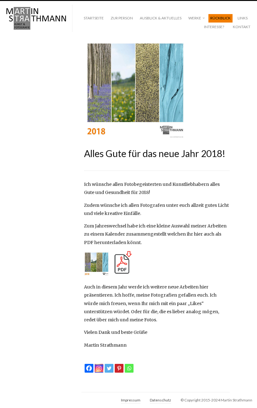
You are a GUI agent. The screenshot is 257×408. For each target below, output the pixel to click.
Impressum (130, 400)
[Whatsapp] (129, 368)
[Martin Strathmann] (36, 18)
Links (243, 18)
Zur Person (122, 18)
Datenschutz (160, 400)
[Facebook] (89, 368)
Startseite (94, 18)
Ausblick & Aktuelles (160, 18)
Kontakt (241, 26)
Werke (194, 18)
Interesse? (214, 26)
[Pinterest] (119, 368)
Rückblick (220, 18)
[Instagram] (99, 368)
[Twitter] (109, 368)
